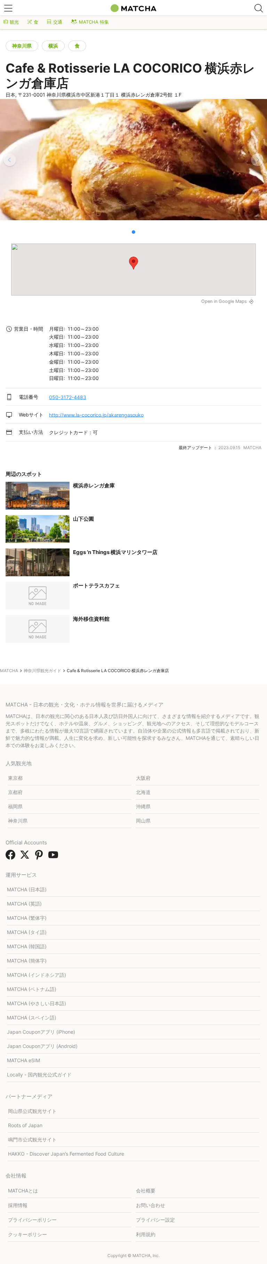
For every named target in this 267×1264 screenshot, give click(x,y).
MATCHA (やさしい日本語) (36, 1003)
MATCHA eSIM (23, 1060)
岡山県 (143, 821)
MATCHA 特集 (94, 22)
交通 (57, 22)
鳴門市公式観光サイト (32, 1139)
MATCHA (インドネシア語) (36, 975)
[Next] (257, 160)
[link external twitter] (26, 856)
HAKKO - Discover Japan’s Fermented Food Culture (66, 1154)
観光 (14, 22)
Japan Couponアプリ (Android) (42, 1046)
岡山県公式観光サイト (32, 1111)
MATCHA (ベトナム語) (31, 989)
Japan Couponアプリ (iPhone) (41, 1032)
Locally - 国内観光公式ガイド (39, 1074)
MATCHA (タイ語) (27, 932)
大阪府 (143, 778)
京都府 (15, 792)
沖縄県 (143, 806)
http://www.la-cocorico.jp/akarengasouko (96, 415)
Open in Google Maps (224, 301)
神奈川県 (22, 46)
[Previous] (9, 160)
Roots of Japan (25, 1125)
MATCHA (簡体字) (27, 961)
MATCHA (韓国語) (27, 946)
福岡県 (15, 806)
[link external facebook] (12, 856)
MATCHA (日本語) (27, 889)
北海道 (143, 792)
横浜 (53, 46)
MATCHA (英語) (24, 904)
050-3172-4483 (67, 397)
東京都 (15, 778)
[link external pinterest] (40, 856)
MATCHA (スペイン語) (31, 1018)
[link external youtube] (54, 856)
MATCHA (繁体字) (27, 918)
